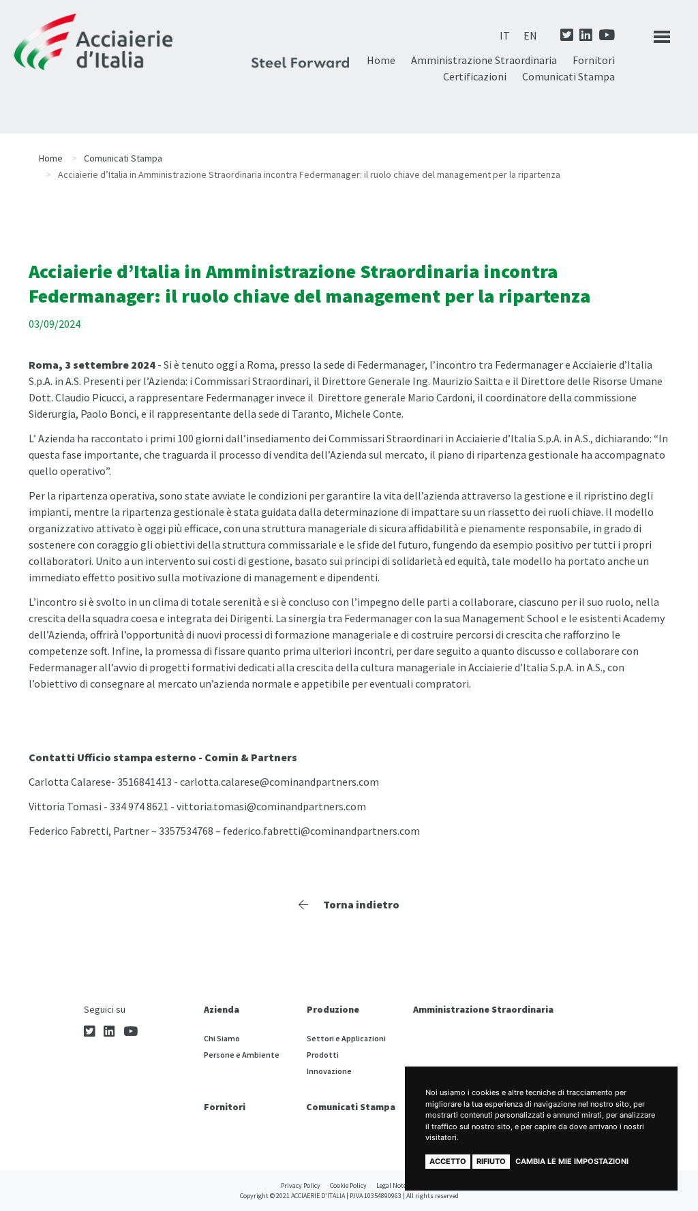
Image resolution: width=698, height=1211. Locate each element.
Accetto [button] (447, 1161)
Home (381, 60)
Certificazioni (474, 76)
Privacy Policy (300, 1185)
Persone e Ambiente (241, 1054)
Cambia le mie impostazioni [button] (571, 1161)
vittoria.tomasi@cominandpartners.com (271, 806)
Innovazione (329, 1071)
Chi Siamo (222, 1038)
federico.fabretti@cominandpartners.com (321, 831)
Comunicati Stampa (568, 76)
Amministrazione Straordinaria (484, 60)
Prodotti (323, 1054)
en (530, 35)
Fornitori (594, 60)
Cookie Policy (348, 1185)
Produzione (333, 1009)
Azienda (221, 1009)
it (505, 35)
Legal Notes (393, 1185)
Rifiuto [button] (491, 1161)
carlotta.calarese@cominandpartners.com (279, 781)
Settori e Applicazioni (346, 1038)
